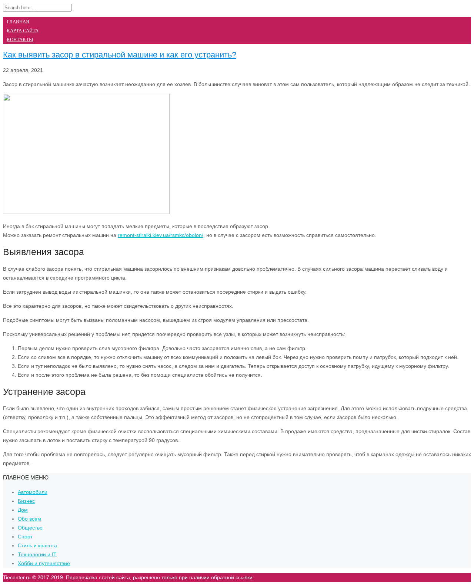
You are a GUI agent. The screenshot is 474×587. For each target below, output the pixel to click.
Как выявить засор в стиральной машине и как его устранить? (119, 54)
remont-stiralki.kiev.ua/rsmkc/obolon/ (160, 235)
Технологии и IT (37, 554)
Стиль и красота (37, 545)
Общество (30, 528)
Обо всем (29, 519)
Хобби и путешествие (44, 563)
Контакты (20, 39)
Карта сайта (23, 30)
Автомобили (32, 492)
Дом (23, 510)
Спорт (25, 537)
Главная (18, 21)
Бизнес (26, 501)
